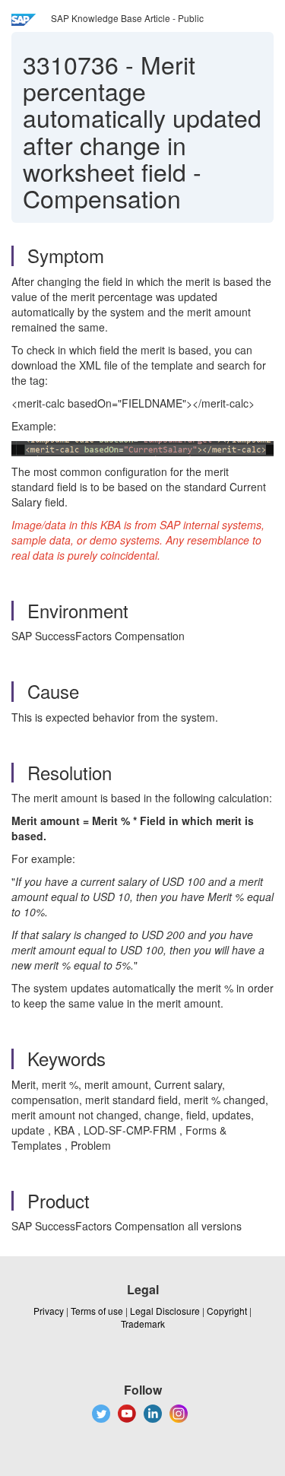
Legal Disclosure (165, 1310)
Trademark (143, 1323)
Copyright (227, 1310)
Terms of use (97, 1310)
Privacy (48, 1310)
